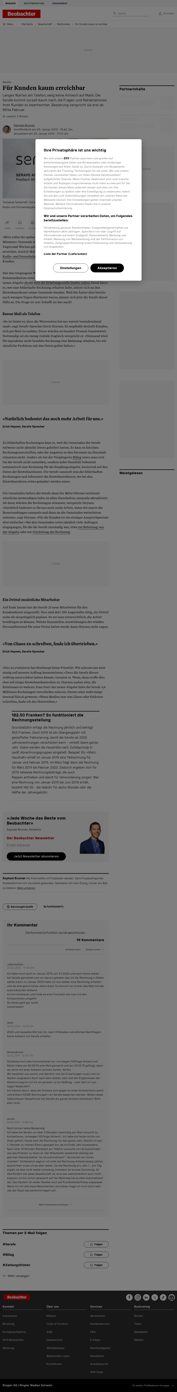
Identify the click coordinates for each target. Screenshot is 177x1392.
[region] (88, 210)
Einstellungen (70, 268)
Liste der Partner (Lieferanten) (65, 254)
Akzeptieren (107, 268)
